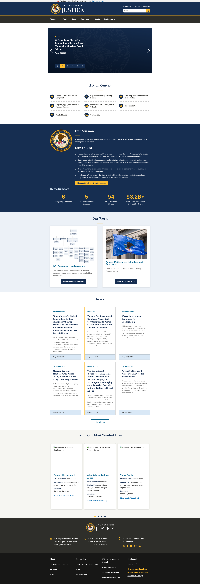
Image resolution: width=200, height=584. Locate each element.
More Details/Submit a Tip (64, 495)
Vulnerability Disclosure (111, 577)
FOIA (52, 574)
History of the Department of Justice (91, 183)
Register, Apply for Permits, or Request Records (67, 106)
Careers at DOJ (130, 106)
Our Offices (127, 6)
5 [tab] (77, 66)
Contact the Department (97, 538)
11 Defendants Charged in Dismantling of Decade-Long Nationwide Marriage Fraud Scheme (69, 44)
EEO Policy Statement (110, 572)
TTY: (91, 544)
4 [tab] (72, 66)
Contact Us (146, 6)
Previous (51, 51)
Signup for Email (133, 538)
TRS (101, 544)
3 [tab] (67, 66)
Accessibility (81, 559)
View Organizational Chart (73, 281)
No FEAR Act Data (109, 567)
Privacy (79, 569)
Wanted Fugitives (62, 115)
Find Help (137, 6)
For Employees (82, 574)
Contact (134, 576)
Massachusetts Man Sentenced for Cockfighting (131, 319)
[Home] (67, 13)
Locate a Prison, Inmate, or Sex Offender (102, 106)
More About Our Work (126, 281)
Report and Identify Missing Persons (101, 97)
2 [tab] (62, 66)
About (52, 559)
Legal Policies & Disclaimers (87, 564)
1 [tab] (57, 66)
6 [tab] (82, 66)
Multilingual (132, 559)
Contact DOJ (95, 115)
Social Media (128, 541)
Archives (53, 569)
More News (100, 422)
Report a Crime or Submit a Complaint (66, 97)
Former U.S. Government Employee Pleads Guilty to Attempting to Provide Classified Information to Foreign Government (99, 322)
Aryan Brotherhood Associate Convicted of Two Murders (133, 374)
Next (149, 51)
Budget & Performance (59, 564)
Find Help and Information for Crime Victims (136, 97)
